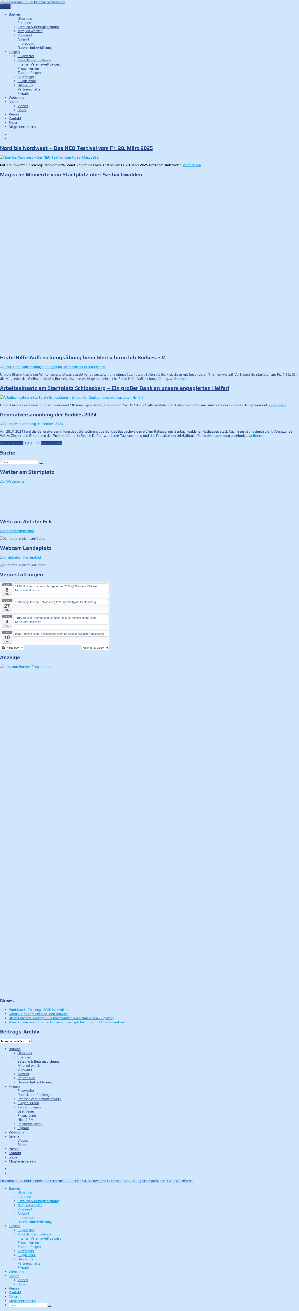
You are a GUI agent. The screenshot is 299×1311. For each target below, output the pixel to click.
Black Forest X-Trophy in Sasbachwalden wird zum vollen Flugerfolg (61, 1018)
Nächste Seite (51, 443)
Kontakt (15, 118)
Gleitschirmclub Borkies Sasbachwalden (75, 1181)
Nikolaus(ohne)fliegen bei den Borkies (38, 1014)
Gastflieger (26, 77)
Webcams (16, 98)
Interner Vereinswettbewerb (40, 64)
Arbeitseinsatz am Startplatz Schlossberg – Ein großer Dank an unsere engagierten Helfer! (114, 388)
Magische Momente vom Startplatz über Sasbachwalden (71, 174)
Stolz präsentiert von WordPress (167, 1181)
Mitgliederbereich (22, 127)
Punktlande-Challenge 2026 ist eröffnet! (39, 1010)
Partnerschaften (30, 89)
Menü (5, 6)
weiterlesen (192, 165)
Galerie (14, 102)
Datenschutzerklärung (35, 48)
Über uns (25, 18)
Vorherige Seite (11, 443)
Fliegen (14, 52)
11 (38, 443)
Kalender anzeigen (94, 647)
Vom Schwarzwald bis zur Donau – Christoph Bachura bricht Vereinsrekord (67, 1022)
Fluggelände (27, 81)
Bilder (22, 110)
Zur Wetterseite (12, 481)
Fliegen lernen (28, 68)
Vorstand (25, 35)
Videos (23, 106)
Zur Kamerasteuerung (17, 531)
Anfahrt (23, 39)
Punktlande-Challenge (34, 60)
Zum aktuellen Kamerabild (20, 557)
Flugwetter (26, 56)
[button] (12, 647)
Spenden (24, 23)
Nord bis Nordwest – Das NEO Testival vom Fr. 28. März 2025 (76, 148)
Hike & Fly (25, 85)
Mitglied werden (30, 31)
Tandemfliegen (29, 73)
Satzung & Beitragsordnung (39, 27)
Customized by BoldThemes (22, 1181)
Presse (14, 114)
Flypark (23, 93)
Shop (13, 122)
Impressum (26, 43)
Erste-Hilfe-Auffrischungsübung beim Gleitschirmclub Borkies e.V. (83, 357)
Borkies (15, 14)
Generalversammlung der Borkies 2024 (48, 415)
